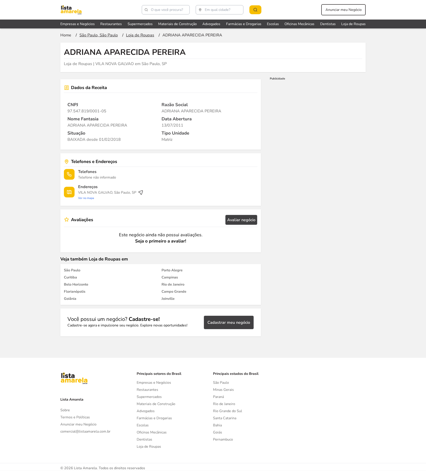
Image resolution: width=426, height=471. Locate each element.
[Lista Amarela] (71, 10)
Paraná (218, 396)
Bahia (217, 425)
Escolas (273, 24)
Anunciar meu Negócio (343, 9)
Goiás (217, 432)
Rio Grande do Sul (227, 411)
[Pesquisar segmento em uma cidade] (255, 9)
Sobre (65, 410)
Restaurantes (111, 24)
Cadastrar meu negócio (228, 322)
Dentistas (328, 24)
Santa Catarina (224, 418)
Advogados (211, 24)
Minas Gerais (223, 389)
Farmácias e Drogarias (243, 24)
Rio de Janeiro (224, 403)
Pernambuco (223, 439)
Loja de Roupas (353, 24)
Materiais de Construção (177, 24)
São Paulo (221, 382)
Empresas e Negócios (77, 24)
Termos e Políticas (75, 417)
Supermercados (140, 24)
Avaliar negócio (241, 220)
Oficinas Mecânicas (299, 24)
